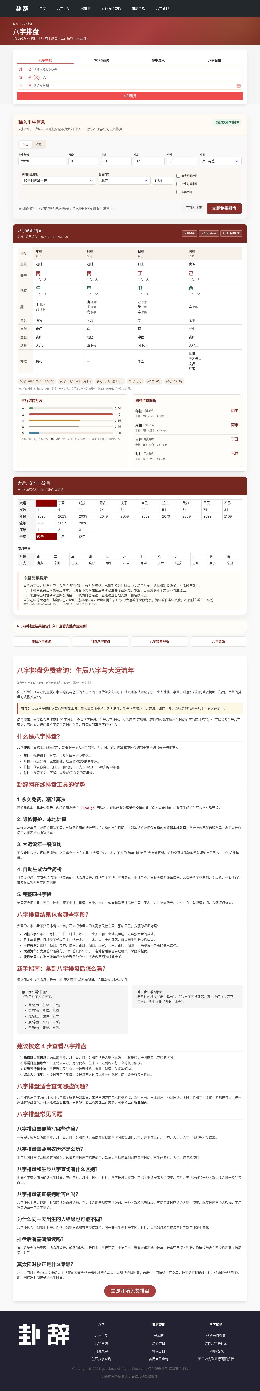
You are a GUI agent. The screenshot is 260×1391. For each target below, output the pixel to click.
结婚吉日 (158, 1343)
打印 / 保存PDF (231, 233)
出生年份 (23, 154)
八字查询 (101, 1343)
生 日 (25, 85)
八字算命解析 (159, 641)
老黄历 (86, 9)
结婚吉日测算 (216, 1336)
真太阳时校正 (189, 175)
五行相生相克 (137, 1102)
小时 (136, 154)
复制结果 (190, 233)
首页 (42, 9)
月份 (71, 154)
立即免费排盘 (224, 208)
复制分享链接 (209, 233)
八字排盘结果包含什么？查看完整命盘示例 (54, 626)
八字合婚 (218, 641)
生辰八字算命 (72, 1102)
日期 (103, 154)
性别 (202, 154)
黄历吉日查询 (158, 1359)
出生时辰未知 (189, 184)
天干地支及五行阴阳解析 (216, 1359)
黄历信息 (138, 9)
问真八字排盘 (100, 641)
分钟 (169, 154)
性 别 (25, 77)
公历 (25, 144)
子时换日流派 (30, 174)
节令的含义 (216, 1351)
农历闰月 (187, 192)
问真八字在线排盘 (105, 725)
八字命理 (162, 9)
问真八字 (101, 1351)
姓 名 (25, 69)
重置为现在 (194, 207)
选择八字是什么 (216, 1343)
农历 (39, 144)
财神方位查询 (111, 9)
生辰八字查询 (41, 641)
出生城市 (104, 174)
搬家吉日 (158, 1351)
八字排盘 (63, 9)
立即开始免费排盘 (130, 1291)
